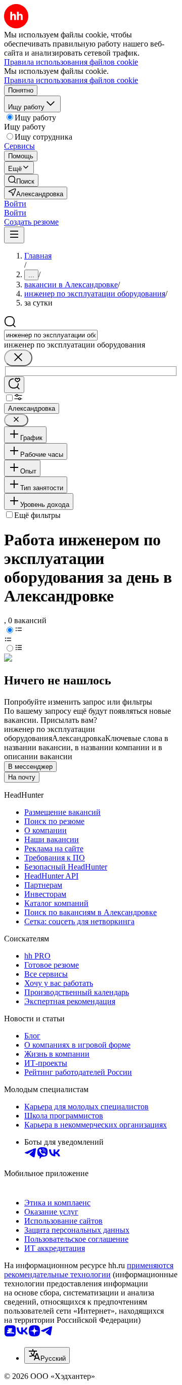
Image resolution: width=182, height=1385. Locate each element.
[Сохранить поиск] (14, 384)
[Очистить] (18, 358)
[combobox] (51, 335)
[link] (21, 180)
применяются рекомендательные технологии (88, 1270)
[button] (15, 203)
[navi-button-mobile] (14, 235)
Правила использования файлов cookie (71, 80)
